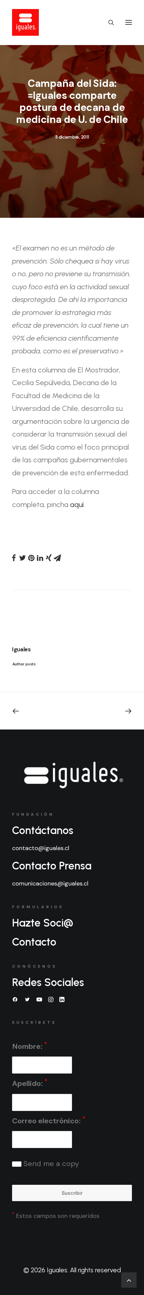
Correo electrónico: (48, 1120)
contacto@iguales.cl (40, 848)
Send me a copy (50, 1163)
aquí (77, 504)
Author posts (23, 664)
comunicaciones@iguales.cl (50, 883)
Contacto (34, 942)
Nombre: (29, 1046)
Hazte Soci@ (42, 923)
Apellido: (29, 1083)
